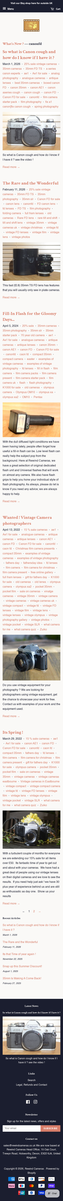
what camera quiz (25, 629)
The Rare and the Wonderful (30, 183)
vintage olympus (34, 615)
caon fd (24, 354)
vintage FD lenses (17, 232)
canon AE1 (37, 87)
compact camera (13, 359)
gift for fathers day (36, 577)
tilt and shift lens (13, 223)
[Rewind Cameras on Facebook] (28, 1103)
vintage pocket (12, 624)
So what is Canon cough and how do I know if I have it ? (29, 55)
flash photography (40, 383)
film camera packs (27, 373)
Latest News (31, 1006)
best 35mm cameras (27, 83)
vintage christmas (32, 227)
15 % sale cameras (35, 530)
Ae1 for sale (39, 73)
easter (31, 359)
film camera (13, 567)
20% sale (28, 326)
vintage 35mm (35, 223)
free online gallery (42, 572)
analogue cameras (33, 78)
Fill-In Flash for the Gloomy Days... (30, 316)
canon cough (32, 92)
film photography (31, 102)
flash (22, 383)
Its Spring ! (13, 732)
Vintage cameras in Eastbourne (39, 781)
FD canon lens (46, 204)
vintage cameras (16, 601)
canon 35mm (18, 87)
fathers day (12, 563)
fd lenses (8, 208)
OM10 (26, 397)
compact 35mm (42, 354)
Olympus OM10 (25, 392)
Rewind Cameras (35, 1169)
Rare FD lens (25, 218)
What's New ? (13, 43)
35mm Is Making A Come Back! (22, 978)
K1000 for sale (12, 387)
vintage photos (21, 237)
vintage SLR (32, 624)
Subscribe (50, 1128)
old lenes (40, 582)
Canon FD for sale (14, 97)
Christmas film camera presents (35, 548)
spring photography (46, 106)
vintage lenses (12, 615)
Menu (10, 9)
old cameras (32, 387)
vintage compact (13, 606)
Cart (57, 8)
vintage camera (48, 596)
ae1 (26, 73)
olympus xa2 (10, 397)
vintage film (39, 232)
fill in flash (43, 368)
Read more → (11, 167)
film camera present (15, 572)
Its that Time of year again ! (19, 954)
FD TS (22, 208)
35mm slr (27, 199)
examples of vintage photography (37, 558)
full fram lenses (34, 213)
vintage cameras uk (42, 601)
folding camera (12, 213)
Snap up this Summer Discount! (22, 966)
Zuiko (43, 629)
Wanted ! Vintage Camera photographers (27, 520)
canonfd (34, 97)
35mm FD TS (34, 69)
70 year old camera (33, 335)
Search (32, 1080)
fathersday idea (32, 563)
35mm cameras (12, 69)
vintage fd (52, 227)
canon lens (12, 204)
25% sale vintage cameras (40, 64)
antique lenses (26, 345)
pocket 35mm (43, 586)
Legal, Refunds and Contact (31, 1085)
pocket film (9, 591)
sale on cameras (30, 591)
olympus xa (46, 392)
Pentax (38, 397)
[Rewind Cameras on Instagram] (35, 1103)
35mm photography (15, 330)
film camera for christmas (39, 567)
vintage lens (40, 610)
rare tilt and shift (47, 218)
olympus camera (26, 767)
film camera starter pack (30, 378)
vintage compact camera (45, 786)
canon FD (50, 92)
